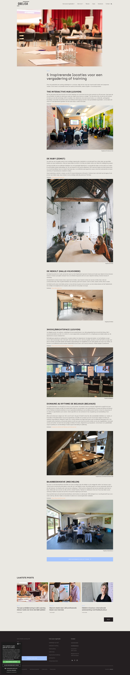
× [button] (19, 643)
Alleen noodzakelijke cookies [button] (11, 665)
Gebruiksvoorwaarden (34, 669)
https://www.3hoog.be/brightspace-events (62, 345)
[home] (23, 4)
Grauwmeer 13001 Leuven (74, 649)
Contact (108, 3)
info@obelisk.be (74, 645)
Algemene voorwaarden (22, 669)
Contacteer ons (32, 658)
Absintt (111, 669)
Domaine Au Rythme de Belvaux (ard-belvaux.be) (63, 427)
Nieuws (88, 3)
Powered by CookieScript (11, 672)
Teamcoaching (52, 648)
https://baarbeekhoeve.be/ (58, 498)
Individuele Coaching (53, 645)
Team (18, 644)
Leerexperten (52, 657)
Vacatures (100, 3)
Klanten (19, 648)
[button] (67, 4)
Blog (48, 70)
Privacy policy (53, 669)
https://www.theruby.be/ (57, 177)
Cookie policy (44, 669)
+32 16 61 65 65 (74, 642)
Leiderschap (51, 651)
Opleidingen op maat (54, 642)
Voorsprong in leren (53, 661)
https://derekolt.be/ (56, 288)
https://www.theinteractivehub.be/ (60, 103)
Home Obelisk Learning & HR (23, 638)
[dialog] (11, 658)
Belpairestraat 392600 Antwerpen (75, 654)
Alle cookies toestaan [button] (11, 661)
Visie (18, 641)
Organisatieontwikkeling (54, 654)
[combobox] (18, 644)
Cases (93, 3)
